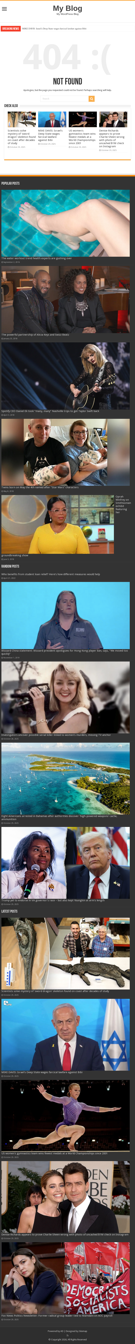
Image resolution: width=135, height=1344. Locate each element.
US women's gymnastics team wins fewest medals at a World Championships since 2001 (63, 28)
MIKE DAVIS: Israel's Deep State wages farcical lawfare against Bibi (50, 135)
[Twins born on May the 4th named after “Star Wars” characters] (65, 452)
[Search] (92, 99)
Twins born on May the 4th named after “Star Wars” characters (40, 487)
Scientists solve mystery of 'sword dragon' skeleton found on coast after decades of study (22, 137)
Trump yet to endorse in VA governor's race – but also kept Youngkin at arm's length (53, 900)
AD (61, 1331)
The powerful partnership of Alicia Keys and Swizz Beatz (35, 334)
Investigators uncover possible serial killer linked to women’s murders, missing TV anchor (56, 735)
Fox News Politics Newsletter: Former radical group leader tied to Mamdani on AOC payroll (56, 1315)
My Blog (67, 8)
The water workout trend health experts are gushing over (36, 258)
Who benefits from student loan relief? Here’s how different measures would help (50, 574)
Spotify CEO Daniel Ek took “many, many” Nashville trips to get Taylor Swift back (50, 411)
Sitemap (83, 1331)
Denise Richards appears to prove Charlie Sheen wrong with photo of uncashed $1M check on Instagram (111, 138)
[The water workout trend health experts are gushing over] (65, 223)
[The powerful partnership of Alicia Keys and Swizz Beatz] (65, 299)
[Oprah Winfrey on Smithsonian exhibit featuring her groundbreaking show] (57, 524)
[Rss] (67, 1335)
